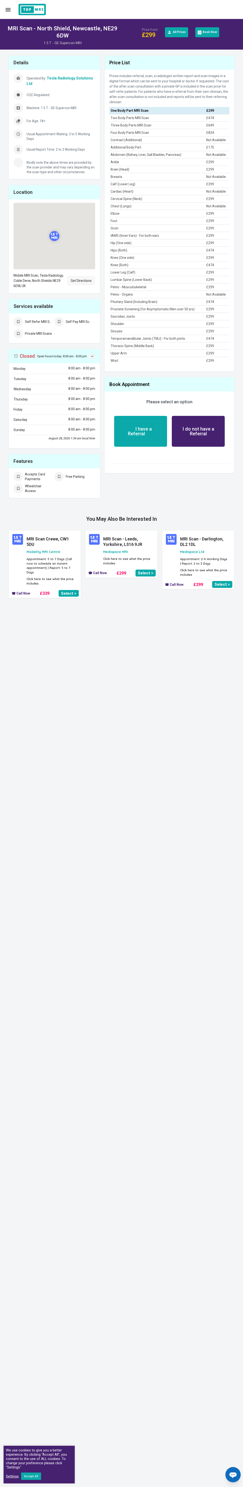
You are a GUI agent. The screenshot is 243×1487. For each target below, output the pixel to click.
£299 (121, 573)
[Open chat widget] (233, 1474)
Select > (68, 593)
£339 (45, 593)
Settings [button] (12, 1476)
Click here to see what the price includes (50, 581)
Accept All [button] (31, 1476)
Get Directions (81, 281)
